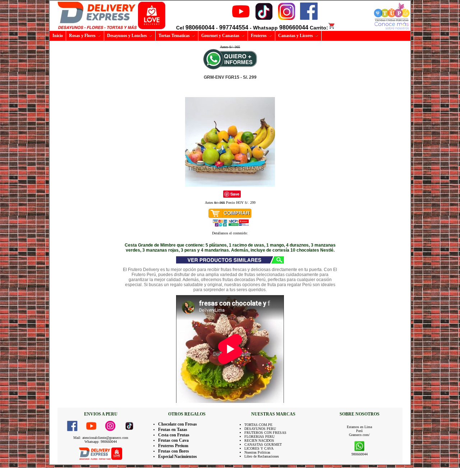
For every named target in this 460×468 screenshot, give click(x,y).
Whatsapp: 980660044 (100, 442)
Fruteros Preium (173, 445)
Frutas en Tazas (172, 429)
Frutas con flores (173, 451)
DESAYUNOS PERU (260, 429)
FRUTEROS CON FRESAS (265, 433)
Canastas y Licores (295, 35)
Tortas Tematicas (174, 35)
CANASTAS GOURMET (263, 444)
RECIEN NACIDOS (259, 440)
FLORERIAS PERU (259, 437)
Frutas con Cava (173, 440)
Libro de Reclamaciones (261, 456)
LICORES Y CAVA (258, 448)
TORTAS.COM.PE (258, 425)
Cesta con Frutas (173, 434)
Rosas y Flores (82, 35)
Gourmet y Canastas (220, 35)
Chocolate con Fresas (177, 424)
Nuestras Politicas (257, 452)
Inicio (57, 35)
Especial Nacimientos (177, 456)
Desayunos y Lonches (127, 35)
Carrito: (319, 28)
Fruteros (259, 35)
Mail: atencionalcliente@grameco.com (100, 438)
